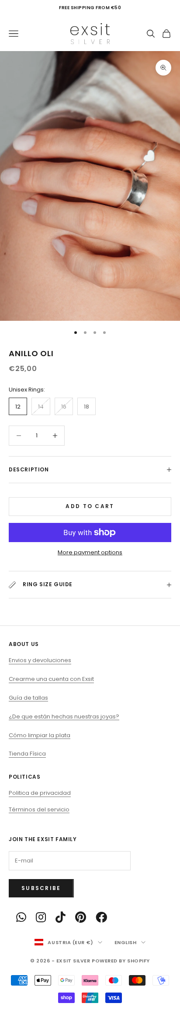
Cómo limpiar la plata (39, 735)
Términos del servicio (39, 809)
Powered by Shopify (121, 960)
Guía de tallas (28, 698)
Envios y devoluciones (40, 660)
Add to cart (90, 506)
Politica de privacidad (40, 793)
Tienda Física (27, 753)
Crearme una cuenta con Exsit (51, 679)
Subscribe (41, 888)
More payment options (90, 552)
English (125, 942)
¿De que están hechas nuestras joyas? (64, 716)
